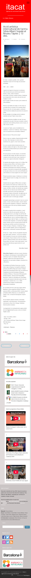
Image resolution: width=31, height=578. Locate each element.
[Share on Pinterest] (23, 333)
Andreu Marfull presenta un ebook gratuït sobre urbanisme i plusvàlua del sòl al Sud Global (19, 392)
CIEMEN (5, 503)
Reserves (12, 327)
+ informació (6, 327)
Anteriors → (25, 345)
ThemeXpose (26, 575)
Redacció (8, 39)
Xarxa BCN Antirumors (14, 501)
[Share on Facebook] (15, 333)
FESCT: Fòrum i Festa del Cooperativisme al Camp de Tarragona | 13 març (18, 386)
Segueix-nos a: (6, 532)
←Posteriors (6, 345)
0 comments (23, 39)
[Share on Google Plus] (27, 333)
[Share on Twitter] (19, 333)
